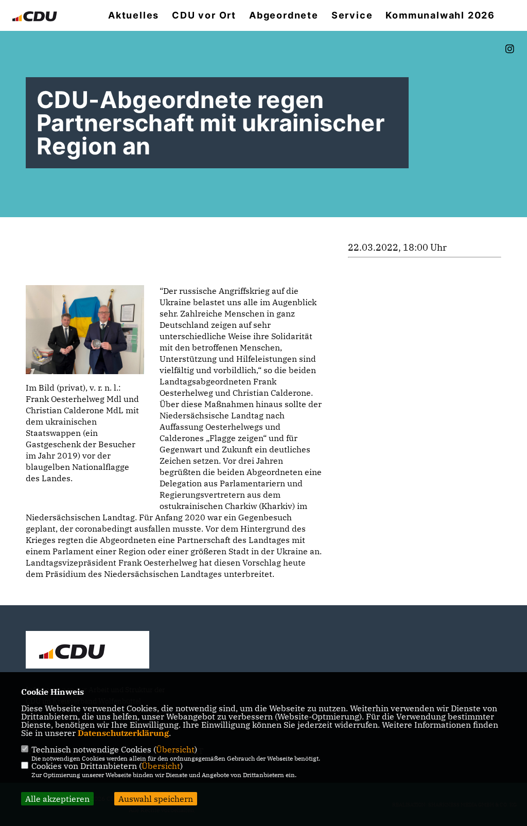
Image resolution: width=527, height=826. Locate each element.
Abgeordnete (284, 15)
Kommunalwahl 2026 (440, 15)
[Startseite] (87, 651)
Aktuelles (133, 15)
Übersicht (175, 749)
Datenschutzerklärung (123, 733)
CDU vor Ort (204, 15)
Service (352, 15)
